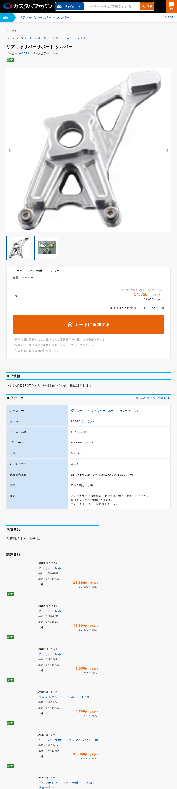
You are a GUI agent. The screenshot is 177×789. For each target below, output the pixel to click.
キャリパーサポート (53, 568)
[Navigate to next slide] (167, 150)
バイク (10, 38)
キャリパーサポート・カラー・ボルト (62, 38)
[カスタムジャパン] (27, 6)
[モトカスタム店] (5, 17)
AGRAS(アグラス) (82, 421)
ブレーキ (26, 38)
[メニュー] (160, 6)
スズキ (75, 463)
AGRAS (24, 53)
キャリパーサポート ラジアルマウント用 (68, 739)
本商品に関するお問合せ (151, 398)
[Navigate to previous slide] (9, 150)
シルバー (56, 53)
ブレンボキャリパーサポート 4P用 (63, 697)
